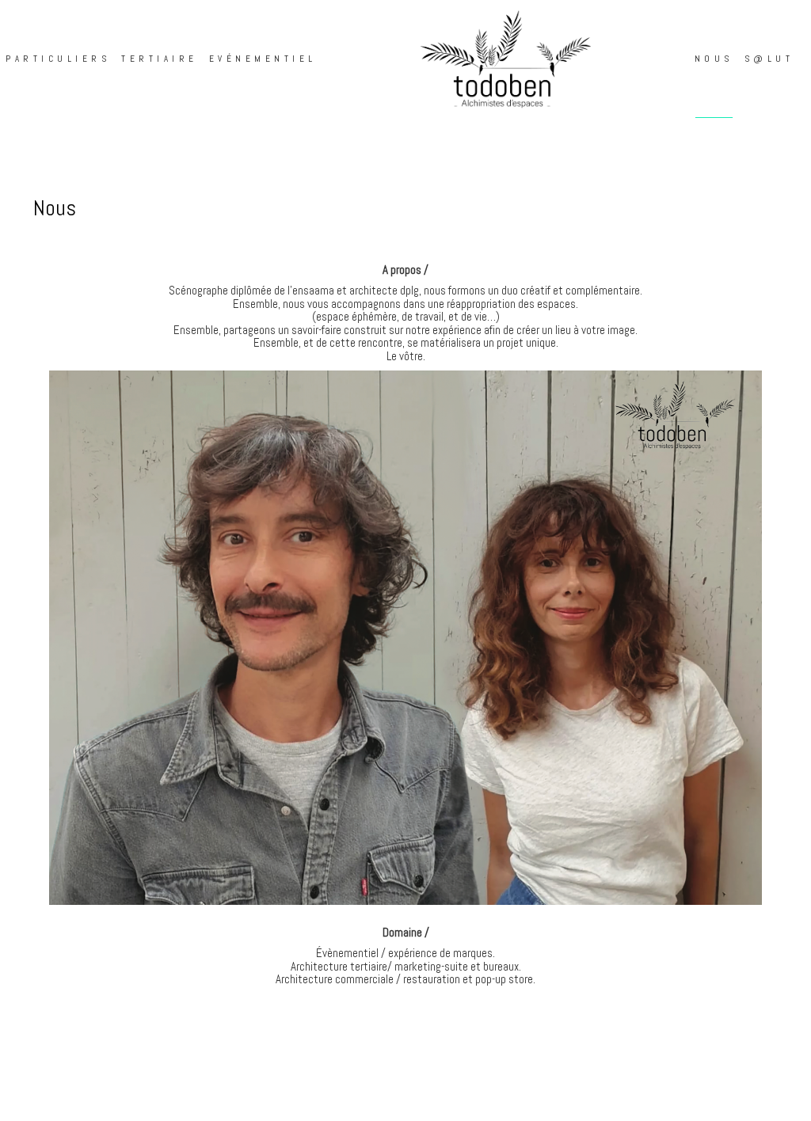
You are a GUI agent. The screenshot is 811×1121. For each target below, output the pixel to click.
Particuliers (58, 58)
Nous (714, 58)
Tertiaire (159, 58)
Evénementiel (263, 58)
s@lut (769, 58)
